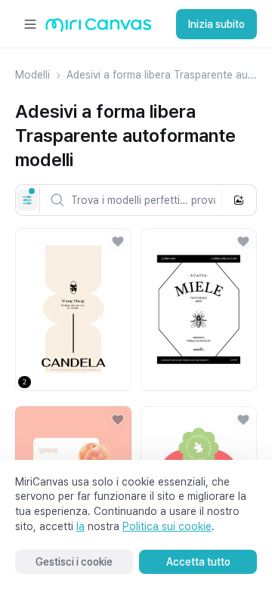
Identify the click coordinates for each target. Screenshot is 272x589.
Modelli (32, 75)
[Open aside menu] (30, 24)
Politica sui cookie (167, 526)
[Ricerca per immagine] (238, 200)
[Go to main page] (98, 28)
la (80, 526)
